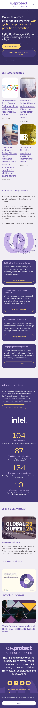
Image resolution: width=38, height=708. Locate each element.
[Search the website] (34, 4)
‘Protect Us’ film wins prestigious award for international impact (26, 154)
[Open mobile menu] (3, 4)
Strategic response (19, 309)
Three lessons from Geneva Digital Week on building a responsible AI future (10, 107)
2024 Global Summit (12, 542)
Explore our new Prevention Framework (19, 53)
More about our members (14, 407)
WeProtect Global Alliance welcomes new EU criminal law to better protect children (27, 109)
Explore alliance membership (19, 689)
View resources (19, 280)
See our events (18, 364)
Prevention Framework (13, 594)
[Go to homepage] (18, 4)
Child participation (19, 336)
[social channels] (9, 683)
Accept (19, 703)
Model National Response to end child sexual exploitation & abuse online (18, 628)
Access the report (11, 46)
